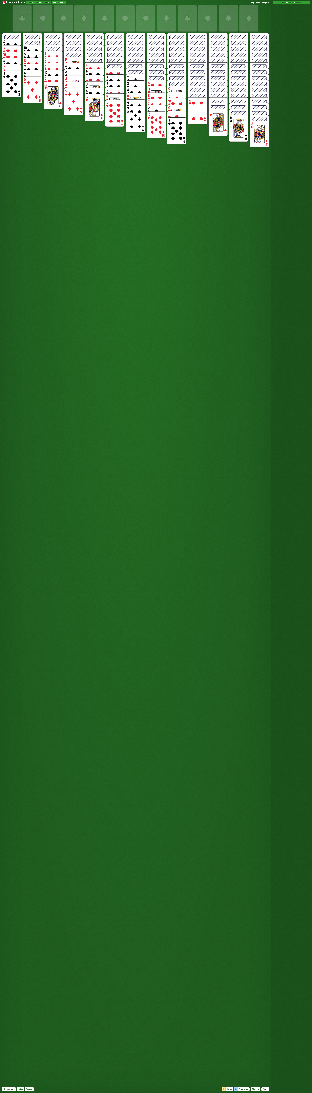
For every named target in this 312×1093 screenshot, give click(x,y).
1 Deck (30, 2)
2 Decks (38, 2)
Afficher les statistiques (291, 2)
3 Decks (46, 2)
